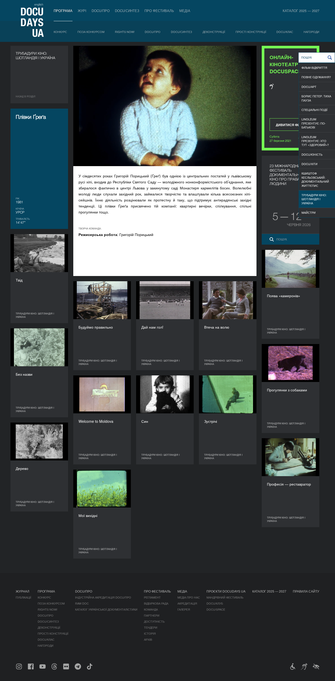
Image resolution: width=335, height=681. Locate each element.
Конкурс (60, 32)
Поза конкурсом (90, 32)
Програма (63, 10)
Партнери (151, 615)
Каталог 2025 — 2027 (301, 10)
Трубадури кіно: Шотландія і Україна (314, 199)
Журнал (22, 591)
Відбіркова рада (156, 603)
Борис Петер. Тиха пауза (316, 98)
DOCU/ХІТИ (309, 164)
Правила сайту (306, 591)
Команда (151, 609)
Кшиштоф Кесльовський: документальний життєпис (315, 179)
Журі (82, 10)
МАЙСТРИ (309, 212)
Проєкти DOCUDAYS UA (225, 591)
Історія (150, 633)
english (38, 4)
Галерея (183, 609)
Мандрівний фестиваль (224, 597)
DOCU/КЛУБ (214, 603)
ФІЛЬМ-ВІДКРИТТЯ (314, 67)
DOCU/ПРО (101, 10)
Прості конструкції (251, 32)
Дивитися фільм (290, 124)
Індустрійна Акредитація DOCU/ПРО (103, 597)
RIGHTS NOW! (125, 32)
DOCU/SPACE (215, 609)
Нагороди (311, 32)
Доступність (154, 621)
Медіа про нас (188, 597)
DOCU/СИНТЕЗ (127, 10)
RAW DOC (82, 603)
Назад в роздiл (25, 96)
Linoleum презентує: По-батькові (314, 123)
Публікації (23, 597)
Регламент (152, 597)
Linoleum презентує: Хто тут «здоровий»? (315, 141)
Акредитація (187, 603)
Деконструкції (214, 32)
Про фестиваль (159, 10)
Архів (148, 639)
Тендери (150, 627)
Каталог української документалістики (106, 609)
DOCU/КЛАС (284, 32)
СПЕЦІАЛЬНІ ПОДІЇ (314, 110)
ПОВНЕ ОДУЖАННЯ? (316, 77)
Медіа (184, 10)
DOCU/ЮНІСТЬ (312, 154)
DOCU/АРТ (309, 87)
